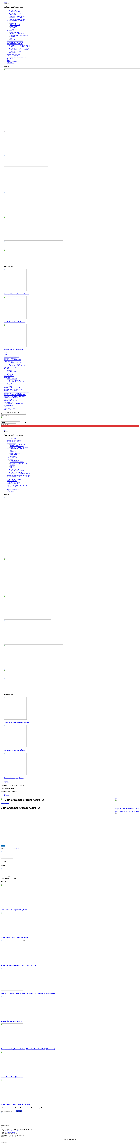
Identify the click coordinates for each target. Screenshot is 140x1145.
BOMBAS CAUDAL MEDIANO (16, 42)
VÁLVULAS (10, 63)
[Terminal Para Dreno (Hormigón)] (12, 1073)
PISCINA (9, 22)
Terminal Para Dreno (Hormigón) (12, 1077)
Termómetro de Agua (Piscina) (14, 349)
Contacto (6, 354)
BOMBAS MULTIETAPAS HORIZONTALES (19, 45)
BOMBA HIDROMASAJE (17, 16)
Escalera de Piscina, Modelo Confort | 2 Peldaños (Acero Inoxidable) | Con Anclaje (28, 993)
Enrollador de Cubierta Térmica (14, 322)
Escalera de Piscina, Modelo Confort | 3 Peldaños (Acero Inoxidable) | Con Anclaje (28, 1049)
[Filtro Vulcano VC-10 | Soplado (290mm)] (12, 906)
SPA (8, 60)
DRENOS (13, 23)
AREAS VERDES (15, 32)
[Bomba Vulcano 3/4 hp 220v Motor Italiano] (12, 1101)
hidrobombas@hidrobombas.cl (12, 1130)
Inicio (5, 2)
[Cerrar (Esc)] (1, 1142)
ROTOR (12, 39)
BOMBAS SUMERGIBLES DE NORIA (18, 48)
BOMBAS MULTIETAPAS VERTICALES (18, 47)
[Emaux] (7, 858)
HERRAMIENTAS (12, 52)
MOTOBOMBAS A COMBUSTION (17, 57)
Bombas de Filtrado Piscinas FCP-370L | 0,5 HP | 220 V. (19, 965)
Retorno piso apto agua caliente (11, 1021)
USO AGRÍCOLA (12, 29)
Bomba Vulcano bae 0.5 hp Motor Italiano (15, 937)
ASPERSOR (10, 30)
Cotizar (3, 846)
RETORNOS (13, 26)
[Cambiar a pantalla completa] (4, 1142)
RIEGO (12, 38)
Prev (116, 798)
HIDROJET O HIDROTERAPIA (19, 19)
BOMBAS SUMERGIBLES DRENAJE (17, 49)
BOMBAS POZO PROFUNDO (15, 13)
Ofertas (6, 352)
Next (116, 810)
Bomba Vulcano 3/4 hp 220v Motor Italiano (15, 1104)
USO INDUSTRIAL (12, 55)
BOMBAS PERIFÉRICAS (14, 11)
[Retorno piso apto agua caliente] (12, 1018)
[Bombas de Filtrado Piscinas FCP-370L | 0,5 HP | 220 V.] (23, 962)
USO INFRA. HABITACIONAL (19, 35)
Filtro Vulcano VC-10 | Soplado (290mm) (14, 910)
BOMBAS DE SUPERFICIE (15, 44)
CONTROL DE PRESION (14, 51)
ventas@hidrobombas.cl (11, 1132)
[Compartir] (3, 1142)
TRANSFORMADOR (13, 61)
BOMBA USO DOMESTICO (15, 41)
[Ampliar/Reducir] (6, 1142)
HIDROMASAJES (15, 25)
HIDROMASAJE (11, 14)
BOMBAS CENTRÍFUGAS (14, 10)
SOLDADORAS (11, 58)
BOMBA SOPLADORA (16, 17)
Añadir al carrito (5, 803)
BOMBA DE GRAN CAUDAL (15, 20)
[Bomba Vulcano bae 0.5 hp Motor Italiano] (12, 934)
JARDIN (12, 36)
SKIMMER (13, 28)
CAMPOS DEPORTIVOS (17, 33)
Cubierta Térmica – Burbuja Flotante (16, 294)
